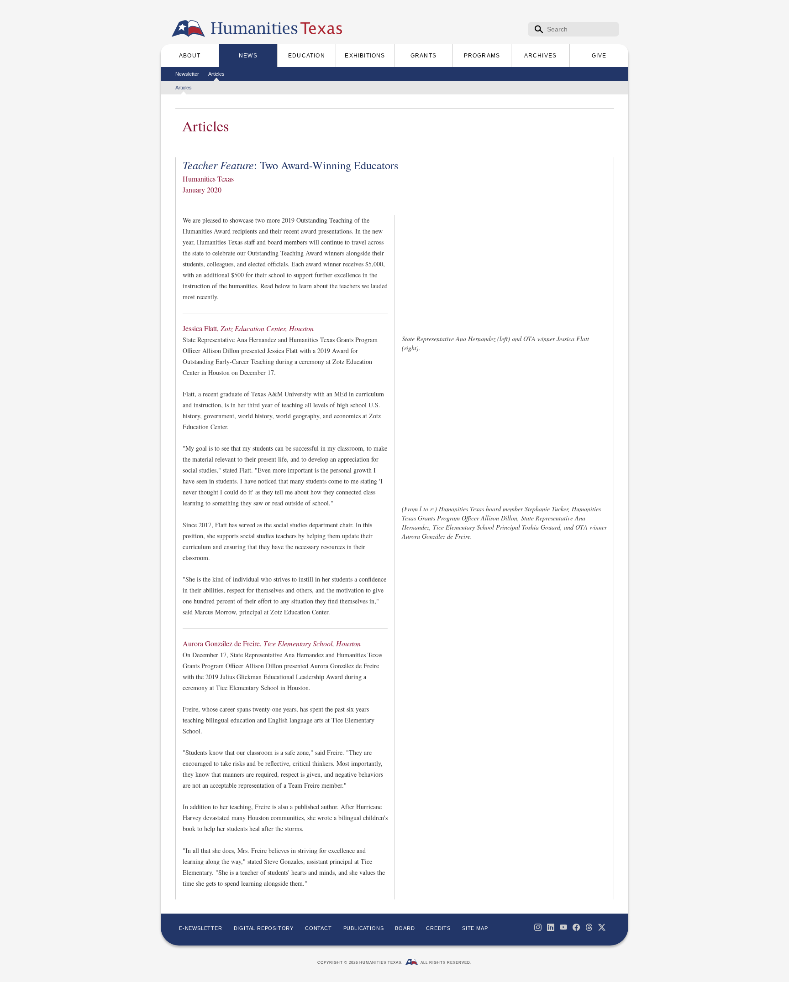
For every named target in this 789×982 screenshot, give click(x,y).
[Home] (188, 29)
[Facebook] (576, 927)
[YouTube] (563, 927)
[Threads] (589, 927)
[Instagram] (538, 927)
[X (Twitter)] (601, 927)
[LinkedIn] (550, 927)
